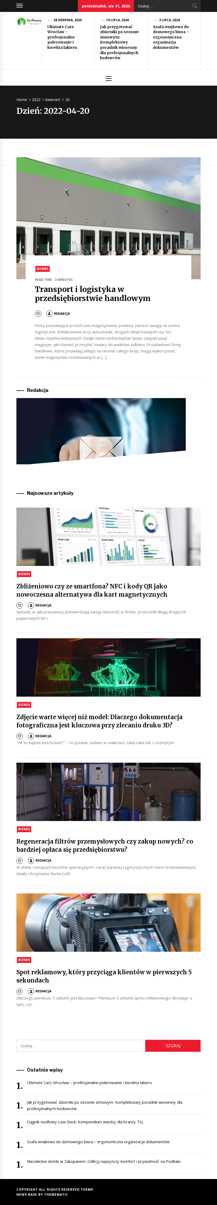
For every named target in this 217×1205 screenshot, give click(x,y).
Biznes (42, 269)
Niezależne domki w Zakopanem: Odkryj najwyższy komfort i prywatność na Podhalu (103, 1161)
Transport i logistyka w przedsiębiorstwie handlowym (93, 294)
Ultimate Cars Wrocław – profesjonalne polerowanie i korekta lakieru (62, 37)
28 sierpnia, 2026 (67, 20)
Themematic (56, 1194)
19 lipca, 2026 (117, 20)
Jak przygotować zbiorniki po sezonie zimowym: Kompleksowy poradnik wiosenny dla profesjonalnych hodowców (119, 42)
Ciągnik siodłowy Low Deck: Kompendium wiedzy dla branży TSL (85, 1121)
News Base (27, 1194)
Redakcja (62, 313)
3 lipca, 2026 (169, 20)
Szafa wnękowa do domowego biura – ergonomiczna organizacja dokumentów (171, 37)
